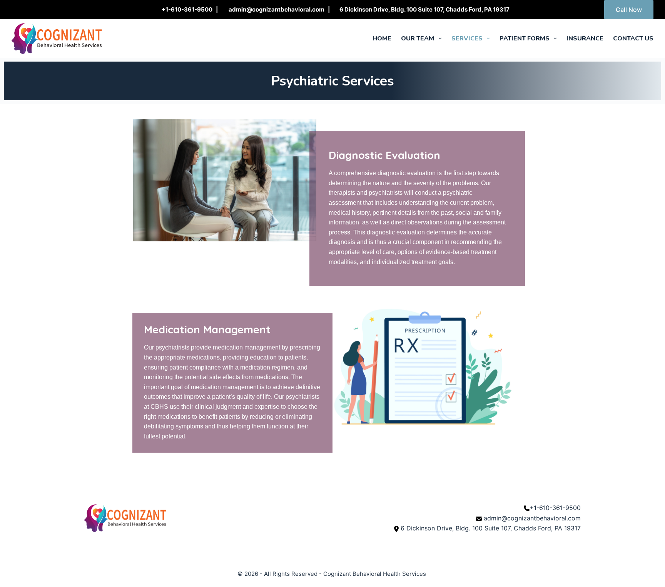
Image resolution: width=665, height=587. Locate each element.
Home (382, 38)
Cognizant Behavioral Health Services (374, 573)
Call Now (629, 9)
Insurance (584, 38)
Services (467, 38)
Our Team (417, 38)
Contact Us (633, 38)
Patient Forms (525, 38)
